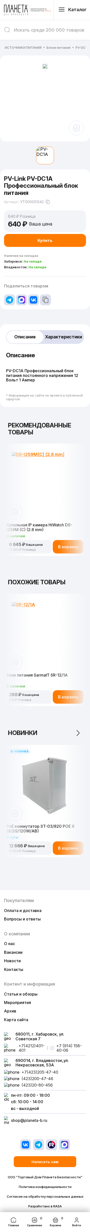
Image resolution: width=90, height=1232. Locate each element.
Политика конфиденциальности (45, 1187)
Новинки (22, 732)
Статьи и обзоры (21, 994)
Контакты (13, 969)
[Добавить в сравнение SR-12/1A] (15, 662)
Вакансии (13, 952)
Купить (45, 240)
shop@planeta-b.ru (29, 1120)
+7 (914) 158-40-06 (69, 1048)
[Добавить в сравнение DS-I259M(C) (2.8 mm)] (15, 512)
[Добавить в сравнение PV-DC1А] (76, 128)
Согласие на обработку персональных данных (45, 1196)
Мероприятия (17, 1002)
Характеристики (63, 336)
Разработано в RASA (45, 1206)
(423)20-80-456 (37, 1085)
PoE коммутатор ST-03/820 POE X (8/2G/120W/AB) (40, 828)
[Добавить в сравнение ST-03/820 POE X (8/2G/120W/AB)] (15, 813)
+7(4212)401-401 (31, 1048)
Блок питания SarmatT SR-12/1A (37, 675)
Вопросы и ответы (22, 919)
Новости (12, 960)
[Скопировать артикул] (47, 201)
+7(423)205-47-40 (40, 1072)
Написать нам (45, 1161)
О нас (9, 943)
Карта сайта (16, 1019)
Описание (25, 336)
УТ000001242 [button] (32, 202)
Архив (10, 1011)
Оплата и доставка (23, 910)
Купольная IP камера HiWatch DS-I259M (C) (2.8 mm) (39, 527)
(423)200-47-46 (37, 1078)
